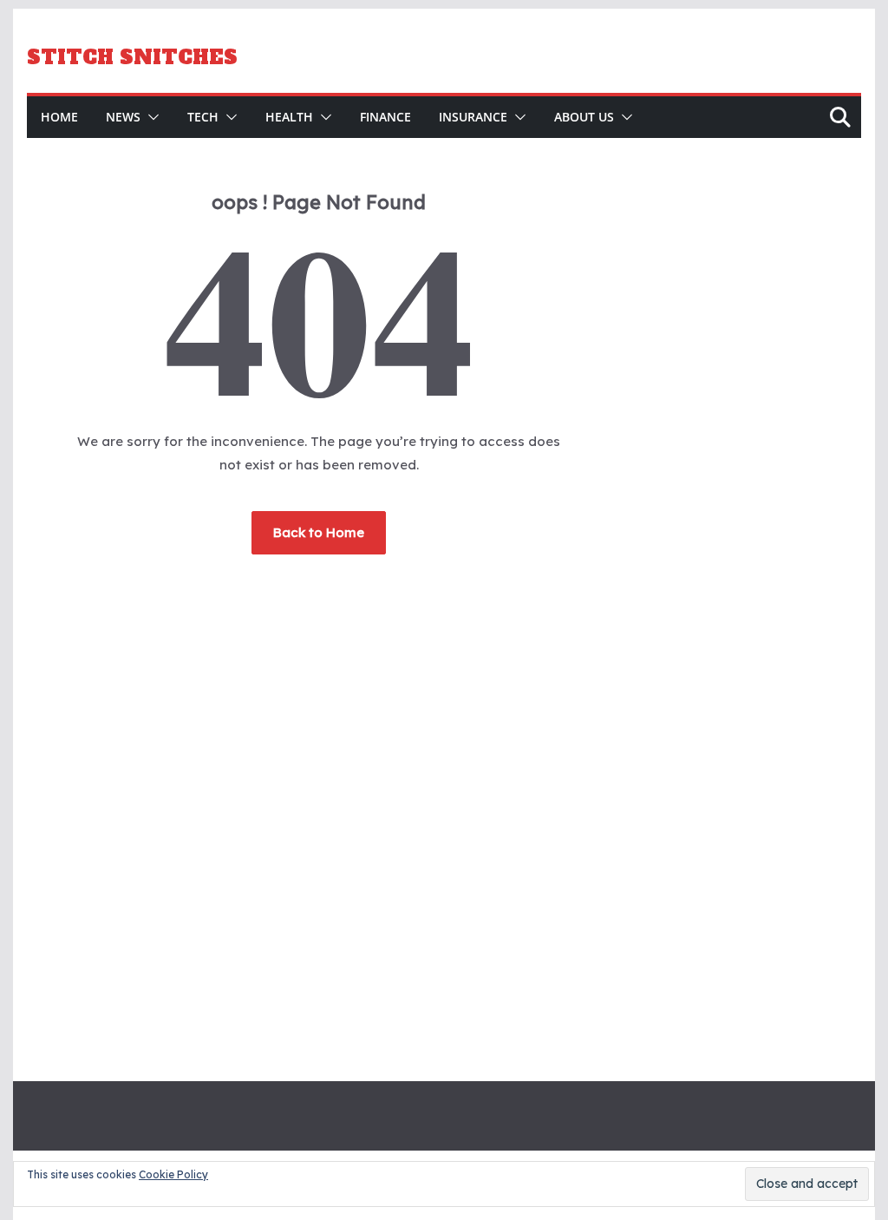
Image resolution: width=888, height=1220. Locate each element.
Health (289, 116)
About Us (584, 116)
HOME (59, 116)
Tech (203, 116)
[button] (150, 117)
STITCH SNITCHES (132, 57)
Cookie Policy (173, 1174)
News (123, 116)
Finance (385, 116)
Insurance (473, 116)
